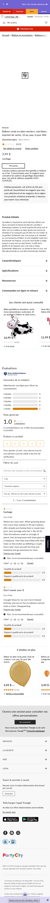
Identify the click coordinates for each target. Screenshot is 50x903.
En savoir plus (9, 812)
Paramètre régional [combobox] (11, 486)
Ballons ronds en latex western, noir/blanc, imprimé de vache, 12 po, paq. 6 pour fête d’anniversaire (24, 135)
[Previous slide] (3, 4)
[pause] (7, 4)
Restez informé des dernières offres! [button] (23, 900)
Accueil (5, 35)
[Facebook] (5, 833)
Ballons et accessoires (22, 35)
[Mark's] (32, 11)
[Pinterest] (12, 833)
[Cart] (46, 23)
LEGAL (6, 768)
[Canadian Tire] (6, 11)
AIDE (5, 759)
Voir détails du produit (12, 149)
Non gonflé (13, 166)
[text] (20, 342)
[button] (7, 443)
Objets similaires (31, 149)
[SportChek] (19, 11)
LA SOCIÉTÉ (8, 750)
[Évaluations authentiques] (15, 374)
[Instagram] (18, 833)
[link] (12, 144)
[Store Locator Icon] (2, 17)
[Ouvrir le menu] (4, 23)
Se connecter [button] (25, 722)
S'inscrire (9, 794)
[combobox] (27, 494)
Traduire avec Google (12, 554)
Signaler (30, 563)
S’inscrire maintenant (36, 731)
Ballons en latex (42, 35)
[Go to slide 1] (25, 75)
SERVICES (7, 741)
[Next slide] (46, 4)
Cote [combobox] (6, 479)
